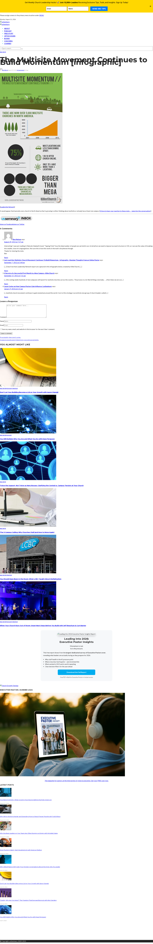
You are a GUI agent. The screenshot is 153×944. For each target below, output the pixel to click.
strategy (15, 388)
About (7, 28)
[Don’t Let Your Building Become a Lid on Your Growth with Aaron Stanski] (28, 386)
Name (2, 321)
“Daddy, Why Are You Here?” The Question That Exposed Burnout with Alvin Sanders (28, 900)
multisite (3, 52)
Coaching (8, 41)
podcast (9, 388)
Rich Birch (5, 70)
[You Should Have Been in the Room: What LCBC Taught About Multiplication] (28, 573)
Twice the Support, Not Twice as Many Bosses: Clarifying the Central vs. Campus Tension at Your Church (42, 486)
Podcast (8, 31)
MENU (41, 15)
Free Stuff (8, 33)
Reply (6, 257)
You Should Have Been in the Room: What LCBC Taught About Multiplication (30, 579)
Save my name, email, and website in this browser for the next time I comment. (28, 329)
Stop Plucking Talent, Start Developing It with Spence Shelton (21, 850)
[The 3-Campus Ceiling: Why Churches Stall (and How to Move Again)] (28, 526)
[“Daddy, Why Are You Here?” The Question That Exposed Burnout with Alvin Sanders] (5, 897)
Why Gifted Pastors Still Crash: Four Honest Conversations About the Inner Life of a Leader (30, 867)
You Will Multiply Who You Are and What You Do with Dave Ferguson (27, 439)
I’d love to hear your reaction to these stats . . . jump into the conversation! (125, 211)
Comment (3, 317)
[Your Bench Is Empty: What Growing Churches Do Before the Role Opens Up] (5, 796)
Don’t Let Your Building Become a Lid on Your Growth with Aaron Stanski (29, 392)
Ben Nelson (17, 239)
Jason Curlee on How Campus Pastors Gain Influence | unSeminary (28, 286)
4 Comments (20, 70)
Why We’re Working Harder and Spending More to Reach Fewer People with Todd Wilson (30, 816)
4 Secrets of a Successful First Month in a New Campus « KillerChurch (29, 273)
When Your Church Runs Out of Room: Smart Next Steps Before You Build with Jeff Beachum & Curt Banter (43, 626)
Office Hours (9, 36)
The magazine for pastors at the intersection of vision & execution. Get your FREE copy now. (76, 781)
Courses (7, 43)
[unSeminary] (5, 22)
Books (7, 38)
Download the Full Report (76, 672)
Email (2, 325)
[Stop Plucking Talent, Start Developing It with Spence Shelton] (5, 846)
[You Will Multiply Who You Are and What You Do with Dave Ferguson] (28, 433)
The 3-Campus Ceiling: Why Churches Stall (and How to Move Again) (27, 532)
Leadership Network (7, 207)
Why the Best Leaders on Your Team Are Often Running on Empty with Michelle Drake (29, 833)
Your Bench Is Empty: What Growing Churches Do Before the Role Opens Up (26, 800)
